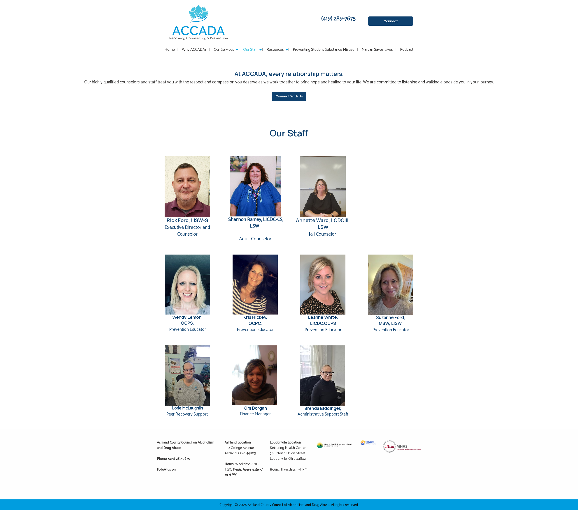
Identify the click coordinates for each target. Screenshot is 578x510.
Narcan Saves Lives (377, 49)
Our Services (224, 49)
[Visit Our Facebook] (180, 474)
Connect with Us (289, 96)
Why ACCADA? (194, 49)
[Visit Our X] (187, 474)
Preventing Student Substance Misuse (323, 49)
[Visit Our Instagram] (194, 474)
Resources (275, 49)
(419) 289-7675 (179, 459)
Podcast (406, 49)
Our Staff (250, 49)
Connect (391, 21)
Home (170, 49)
